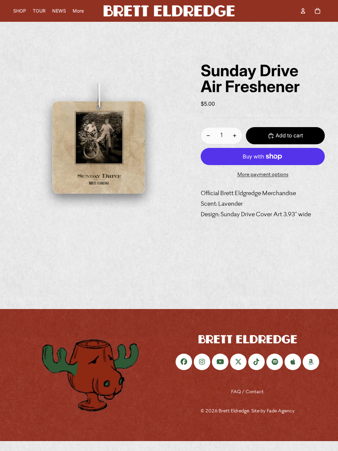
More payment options (262, 175)
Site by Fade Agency (273, 411)
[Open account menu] (303, 11)
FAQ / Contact (247, 392)
